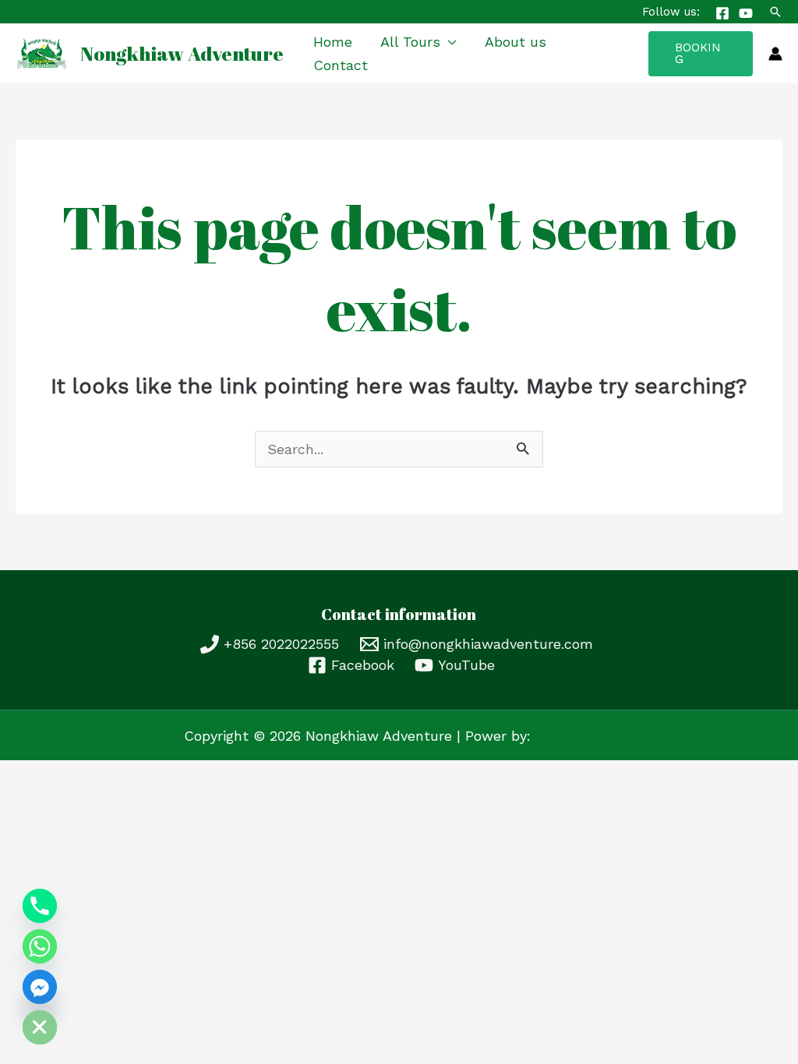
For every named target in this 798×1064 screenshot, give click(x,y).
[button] (775, 12)
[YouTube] (746, 13)
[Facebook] (722, 13)
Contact (340, 65)
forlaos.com (574, 736)
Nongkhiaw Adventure (182, 53)
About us (515, 41)
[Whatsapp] (40, 946)
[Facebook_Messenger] (40, 987)
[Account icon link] (775, 54)
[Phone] (40, 906)
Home (332, 41)
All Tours (410, 41)
